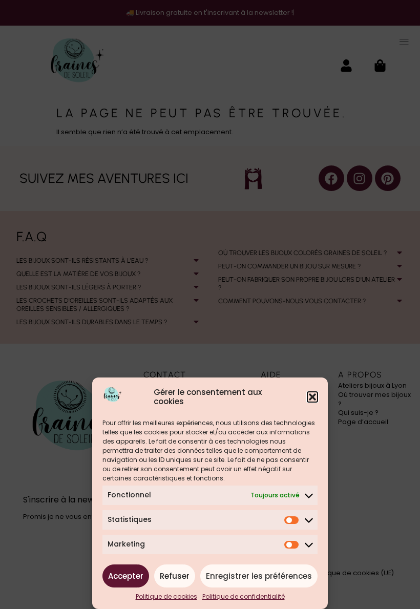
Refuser (175, 576)
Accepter (125, 576)
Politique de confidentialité (243, 597)
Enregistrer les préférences (259, 576)
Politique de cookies (166, 597)
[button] (312, 397)
